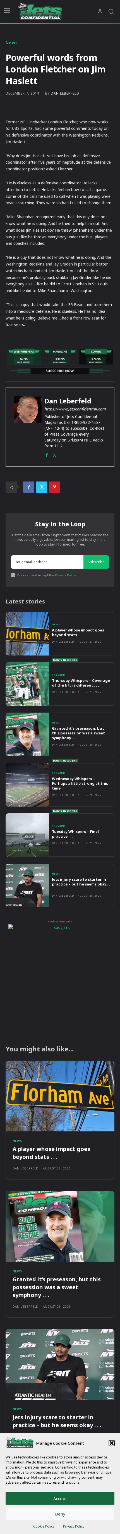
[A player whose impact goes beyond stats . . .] (27, 634)
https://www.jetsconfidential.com (75, 409)
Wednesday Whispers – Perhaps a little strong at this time (80, 783)
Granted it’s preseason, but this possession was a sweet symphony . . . (78, 733)
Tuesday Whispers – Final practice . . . (75, 834)
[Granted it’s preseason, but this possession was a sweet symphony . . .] (27, 734)
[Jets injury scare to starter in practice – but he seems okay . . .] (27, 885)
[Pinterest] (54, 487)
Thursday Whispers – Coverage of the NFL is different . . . (81, 683)
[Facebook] (46, 454)
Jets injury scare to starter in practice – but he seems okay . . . (81, 884)
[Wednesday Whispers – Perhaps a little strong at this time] (27, 785)
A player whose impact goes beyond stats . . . (78, 632)
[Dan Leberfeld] (28, 427)
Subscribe (96, 561)
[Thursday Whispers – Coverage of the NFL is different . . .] (27, 684)
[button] (111, 1443)
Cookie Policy (43, 1526)
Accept (60, 1498)
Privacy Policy (73, 1526)
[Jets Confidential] (57, 11)
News (12, 43)
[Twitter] (54, 454)
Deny (60, 1514)
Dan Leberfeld (65, 93)
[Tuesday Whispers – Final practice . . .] (27, 835)
